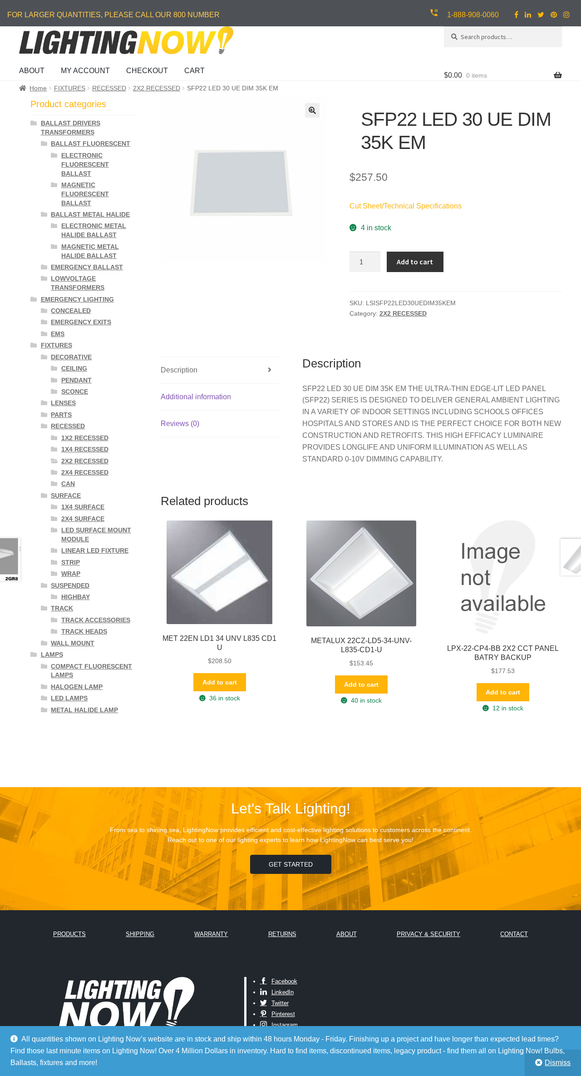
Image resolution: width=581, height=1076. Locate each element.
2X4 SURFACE (82, 518)
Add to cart (415, 261)
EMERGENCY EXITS (81, 322)
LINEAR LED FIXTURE (94, 550)
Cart (194, 70)
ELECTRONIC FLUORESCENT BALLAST (85, 164)
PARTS (61, 414)
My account (85, 70)
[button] (312, 110)
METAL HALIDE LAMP (84, 710)
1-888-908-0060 (473, 15)
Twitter (280, 1003)
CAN (68, 483)
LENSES (63, 403)
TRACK (62, 608)
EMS (57, 333)
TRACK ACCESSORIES (95, 620)
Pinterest (283, 1014)
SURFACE (66, 495)
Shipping (140, 934)
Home (38, 88)
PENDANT (76, 380)
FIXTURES (69, 88)
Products (69, 934)
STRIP (70, 562)
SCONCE (74, 391)
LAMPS (52, 654)
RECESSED (109, 88)
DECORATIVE (71, 357)
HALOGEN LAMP (77, 686)
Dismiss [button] (558, 1062)
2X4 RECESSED (84, 472)
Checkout (147, 70)
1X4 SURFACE (82, 507)
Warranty (211, 934)
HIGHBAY (75, 596)
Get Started (291, 864)
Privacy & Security (428, 934)
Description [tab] (179, 370)
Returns (282, 934)
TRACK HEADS (84, 631)
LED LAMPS (69, 698)
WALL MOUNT (72, 643)
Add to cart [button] (219, 682)
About (31, 70)
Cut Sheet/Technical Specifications (406, 206)
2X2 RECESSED (156, 88)
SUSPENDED (70, 585)
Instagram (284, 1024)
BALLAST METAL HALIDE (90, 214)
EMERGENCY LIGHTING (77, 299)
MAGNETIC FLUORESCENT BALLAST (85, 194)
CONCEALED (71, 310)
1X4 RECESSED (84, 449)
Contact (514, 934)
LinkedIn (282, 992)
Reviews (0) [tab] (180, 423)
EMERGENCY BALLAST (87, 267)
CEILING (74, 368)
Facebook (284, 981)
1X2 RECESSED (84, 437)
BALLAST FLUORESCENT (90, 143)
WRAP (70, 573)
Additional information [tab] (196, 397)
